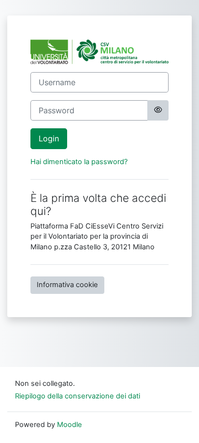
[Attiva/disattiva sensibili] (158, 110)
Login (49, 138)
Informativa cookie (67, 284)
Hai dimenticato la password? (79, 161)
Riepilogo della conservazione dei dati (77, 396)
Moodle (69, 424)
